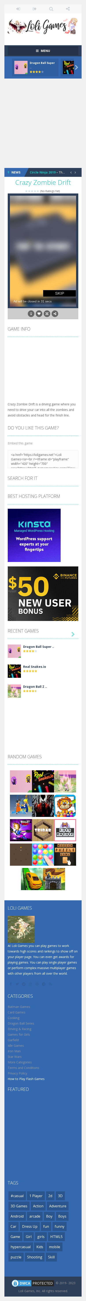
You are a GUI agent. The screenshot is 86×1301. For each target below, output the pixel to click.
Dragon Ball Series (21, 1023)
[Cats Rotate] (65, 830)
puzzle (16, 1257)
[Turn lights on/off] (31, 313)
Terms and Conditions (23, 1068)
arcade (34, 1216)
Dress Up (29, 1226)
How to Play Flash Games (26, 1079)
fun (46, 1226)
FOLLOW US (68, 8)
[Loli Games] (43, 25)
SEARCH (51, 8)
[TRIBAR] (43, 830)
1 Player (36, 1195)
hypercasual (21, 1246)
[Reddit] (24, 984)
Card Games (16, 1012)
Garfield (13, 1040)
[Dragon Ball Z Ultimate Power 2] (14, 691)
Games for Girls (19, 1034)
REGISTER (35, 8)
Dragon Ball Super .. (38, 647)
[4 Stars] (35, 191)
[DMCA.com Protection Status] (33, 1283)
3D (60, 1195)
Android (17, 1216)
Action (38, 1206)
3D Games (19, 1206)
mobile (54, 1246)
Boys (62, 1216)
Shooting (34, 1257)
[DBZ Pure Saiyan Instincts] (21, 805)
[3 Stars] (32, 191)
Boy (49, 1216)
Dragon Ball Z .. (35, 686)
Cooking (13, 1018)
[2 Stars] (29, 191)
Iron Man (14, 1051)
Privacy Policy (17, 1073)
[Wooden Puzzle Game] (65, 854)
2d (50, 1195)
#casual (17, 1195)
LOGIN (18, 8)
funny (59, 1226)
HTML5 (56, 1236)
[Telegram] (44, 984)
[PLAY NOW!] (21, 67)
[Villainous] (43, 805)
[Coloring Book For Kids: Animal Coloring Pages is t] (65, 805)
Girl (29, 1236)
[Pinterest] (37, 984)
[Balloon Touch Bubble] (43, 854)
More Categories (20, 1062)
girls (41, 1236)
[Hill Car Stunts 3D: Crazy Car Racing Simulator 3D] (32, 879)
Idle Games (16, 1045)
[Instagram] (31, 984)
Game (15, 1236)
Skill (51, 1257)
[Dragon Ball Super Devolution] (14, 651)
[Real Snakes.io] (14, 671)
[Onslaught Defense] (54, 879)
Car (13, 1226)
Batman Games (19, 1007)
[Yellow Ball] (21, 854)
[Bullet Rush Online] (21, 830)
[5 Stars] (38, 191)
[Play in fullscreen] (47, 313)
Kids (39, 1246)
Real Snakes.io (34, 666)
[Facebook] (11, 984)
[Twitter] (17, 984)
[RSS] (50, 984)
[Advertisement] (43, 123)
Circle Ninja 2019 (43, 172)
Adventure (57, 1206)
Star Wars (15, 1057)
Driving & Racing (19, 1029)
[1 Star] (26, 191)
